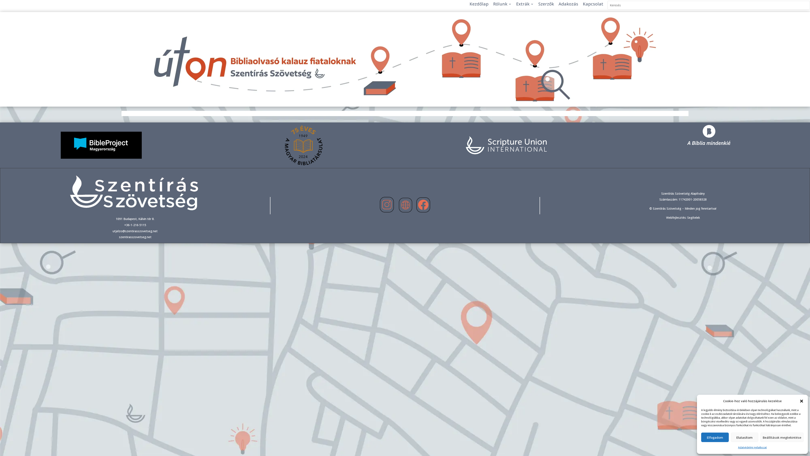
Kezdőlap (479, 5)
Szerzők (546, 5)
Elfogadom (715, 437)
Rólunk (500, 5)
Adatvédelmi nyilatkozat (752, 447)
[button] (801, 401)
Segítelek (693, 218)
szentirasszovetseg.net (135, 237)
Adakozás (568, 5)
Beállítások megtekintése (782, 437)
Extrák (522, 5)
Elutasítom (744, 437)
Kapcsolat (593, 5)
